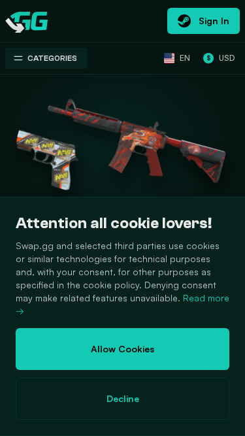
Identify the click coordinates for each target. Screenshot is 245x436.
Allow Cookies (122, 348)
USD (220, 58)
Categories (52, 58)
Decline (122, 398)
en (185, 58)
